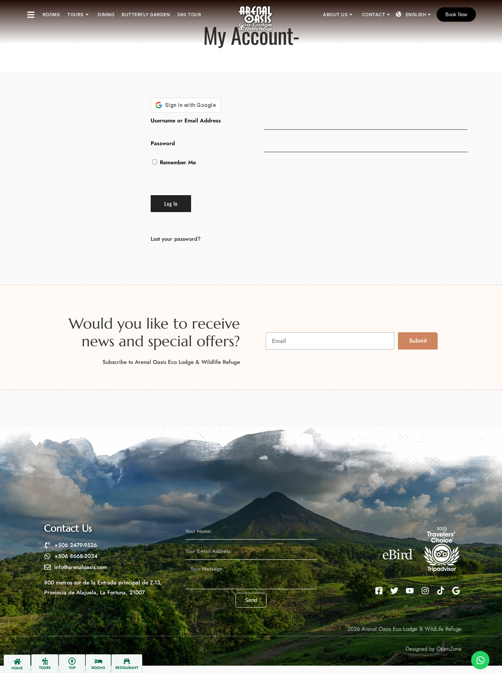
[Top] (72, 661)
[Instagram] (425, 591)
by (432, 649)
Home (17, 668)
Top (72, 667)
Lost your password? (176, 239)
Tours (75, 14)
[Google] (456, 591)
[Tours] (45, 661)
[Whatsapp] (480, 660)
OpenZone (449, 649)
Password (163, 143)
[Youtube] (410, 591)
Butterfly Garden (146, 14)
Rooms (51, 14)
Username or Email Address (186, 121)
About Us (335, 14)
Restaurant (126, 667)
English (416, 14)
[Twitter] (394, 591)
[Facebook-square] (379, 591)
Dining (106, 14)
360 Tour (189, 14)
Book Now (456, 14)
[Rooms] (98, 661)
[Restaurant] (126, 661)
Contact (374, 14)
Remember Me (177, 162)
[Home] (17, 661)
